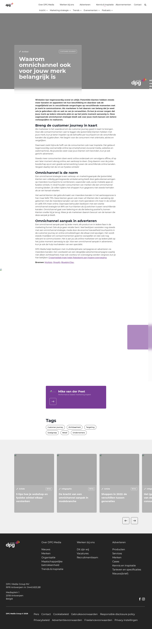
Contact (138, 5)
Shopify (56, 262)
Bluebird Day (67, 262)
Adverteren (85, 5)
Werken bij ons (67, 5)
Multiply (48, 262)
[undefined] (53, 401)
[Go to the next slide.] (134, 520)
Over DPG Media (46, 5)
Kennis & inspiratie (105, 5)
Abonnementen (123, 5)
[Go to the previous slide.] (126, 520)
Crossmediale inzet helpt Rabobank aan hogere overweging (78, 258)
